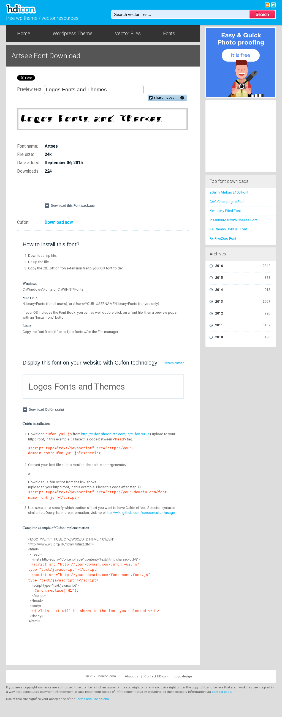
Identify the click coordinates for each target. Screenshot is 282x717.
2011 (242, 325)
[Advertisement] (109, 191)
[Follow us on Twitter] (273, 4)
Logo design (183, 676)
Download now (59, 222)
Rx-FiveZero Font (223, 238)
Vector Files (128, 33)
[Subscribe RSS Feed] (267, 4)
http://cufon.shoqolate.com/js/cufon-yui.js (115, 434)
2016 (242, 266)
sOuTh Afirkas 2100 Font (229, 192)
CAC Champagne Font (227, 202)
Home (23, 33)
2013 (242, 301)
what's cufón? (174, 363)
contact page (221, 692)
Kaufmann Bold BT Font (228, 229)
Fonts (169, 33)
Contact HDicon (156, 676)
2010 (242, 337)
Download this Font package (73, 206)
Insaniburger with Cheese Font (233, 220)
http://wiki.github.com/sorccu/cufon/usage (140, 513)
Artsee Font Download (46, 56)
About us (131, 676)
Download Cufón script (46, 410)
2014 (242, 290)
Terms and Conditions (92, 699)
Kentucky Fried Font (225, 211)
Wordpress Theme (73, 33)
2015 (242, 277)
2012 (242, 313)
